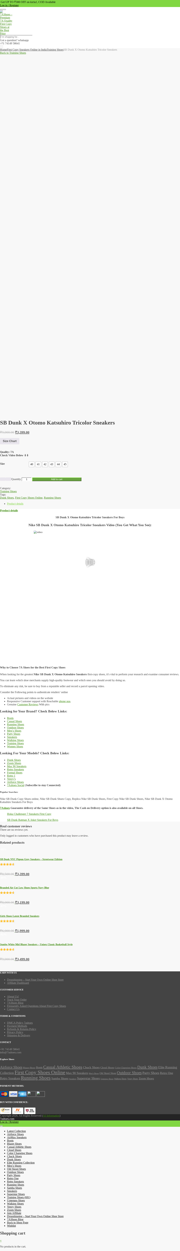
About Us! (13, 996)
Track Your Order (17, 999)
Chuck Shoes (91, 1067)
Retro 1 (11, 775)
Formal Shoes (14, 772)
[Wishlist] (1, 46)
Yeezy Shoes (132, 1079)
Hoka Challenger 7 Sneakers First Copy (29, 813)
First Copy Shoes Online (40, 1072)
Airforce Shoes (15, 782)
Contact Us (13, 1009)
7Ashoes (5, 807)
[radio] (31, 464)
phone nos (64, 701)
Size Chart (10, 441)
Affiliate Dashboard (18, 982)
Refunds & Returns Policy (21, 1029)
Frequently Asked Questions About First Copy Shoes (36, 1005)
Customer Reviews (27, 704)
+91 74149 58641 (10, 43)
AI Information (51, 1115)
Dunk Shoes (14, 759)
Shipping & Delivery (18, 1035)
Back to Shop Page (17, 1222)
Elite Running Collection (21, 1162)
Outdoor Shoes (15, 727)
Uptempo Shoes (107, 1079)
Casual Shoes (14, 721)
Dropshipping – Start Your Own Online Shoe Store (35, 979)
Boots (10, 718)
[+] (8, 479)
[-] (3, 479)
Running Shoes (15, 724)
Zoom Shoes (14, 763)
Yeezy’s (11, 778)
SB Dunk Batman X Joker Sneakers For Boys (32, 819)
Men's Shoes (94, 1073)
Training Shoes (55, 49)
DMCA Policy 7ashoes (20, 1022)
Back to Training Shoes (13, 52)
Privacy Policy (15, 1032)
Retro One (166, 1073)
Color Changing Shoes (126, 1068)
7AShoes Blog (15, 1002)
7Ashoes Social (15, 785)
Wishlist (11, 1225)
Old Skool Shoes (107, 1073)
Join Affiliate (14, 1213)
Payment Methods (17, 1025)
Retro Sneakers (15, 769)
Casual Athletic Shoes (62, 1067)
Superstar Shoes (88, 1078)
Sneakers (12, 737)
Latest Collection (16, 1131)
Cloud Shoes (107, 1067)
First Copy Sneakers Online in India (27, 49)
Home (3, 49)
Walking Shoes (15, 740)
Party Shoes (13, 733)
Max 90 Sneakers (16, 766)
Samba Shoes (59, 1078)
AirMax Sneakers (17, 1137)
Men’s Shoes (14, 730)
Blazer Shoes (29, 1067)
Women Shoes (15, 746)
